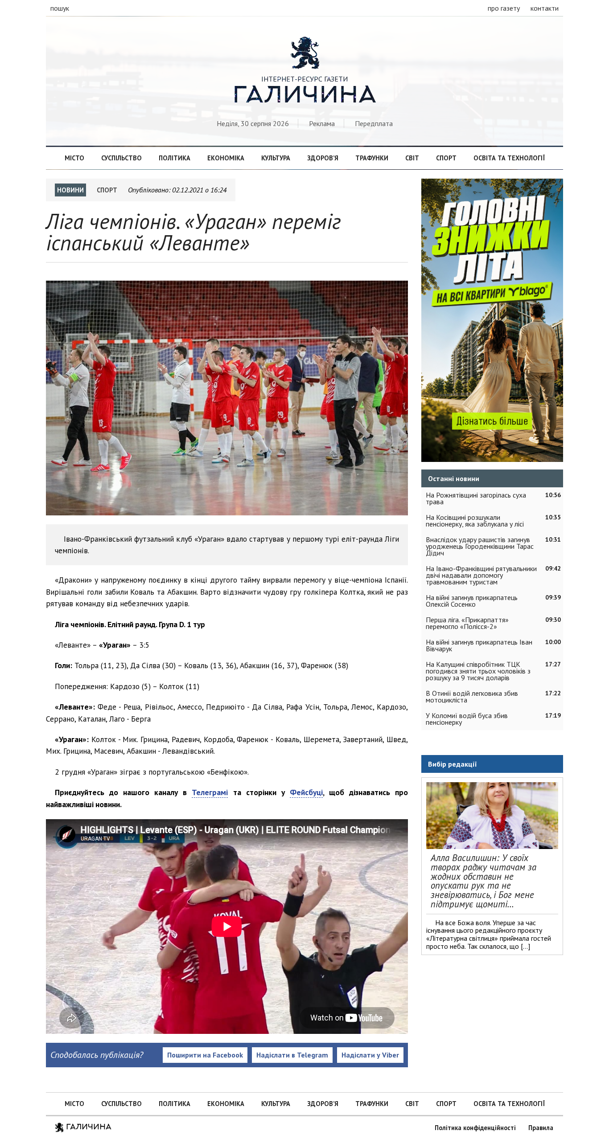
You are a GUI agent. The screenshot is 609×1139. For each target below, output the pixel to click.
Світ (412, 158)
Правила (540, 1127)
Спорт (446, 158)
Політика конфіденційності (475, 1127)
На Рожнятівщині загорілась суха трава (476, 498)
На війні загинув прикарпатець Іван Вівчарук (479, 645)
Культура (275, 158)
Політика (174, 158)
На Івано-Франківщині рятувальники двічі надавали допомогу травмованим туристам (481, 575)
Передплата (374, 123)
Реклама (322, 123)
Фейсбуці (306, 792)
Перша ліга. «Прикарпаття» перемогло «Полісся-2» (467, 623)
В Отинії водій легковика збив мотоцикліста (472, 696)
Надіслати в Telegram (292, 1054)
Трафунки (371, 158)
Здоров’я (322, 158)
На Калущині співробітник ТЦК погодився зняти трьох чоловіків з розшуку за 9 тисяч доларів (478, 671)
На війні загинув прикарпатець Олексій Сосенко (472, 600)
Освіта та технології (509, 158)
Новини (70, 190)
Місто (74, 158)
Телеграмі (210, 792)
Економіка (225, 158)
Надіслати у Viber (370, 1054)
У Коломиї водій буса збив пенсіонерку (467, 719)
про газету (504, 8)
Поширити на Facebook (205, 1054)
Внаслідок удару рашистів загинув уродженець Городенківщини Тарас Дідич (480, 546)
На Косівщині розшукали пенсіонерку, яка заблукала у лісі (475, 520)
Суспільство (121, 158)
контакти (545, 8)
